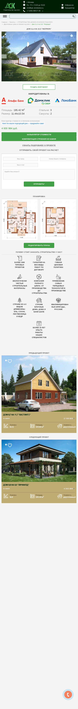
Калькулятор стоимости (39, 134)
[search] (74, 16)
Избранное (69, 5)
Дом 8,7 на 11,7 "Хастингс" (16, 415)
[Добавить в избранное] (71, 35)
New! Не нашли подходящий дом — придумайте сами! (23, 123)
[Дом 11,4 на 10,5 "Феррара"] (39, 56)
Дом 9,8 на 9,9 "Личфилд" (16, 485)
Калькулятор (69, 8)
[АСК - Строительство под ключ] (11, 5)
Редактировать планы (39, 245)
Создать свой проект (39, 87)
